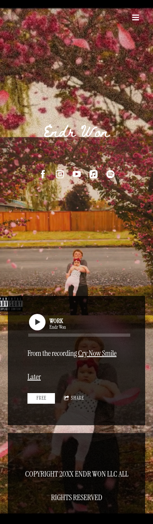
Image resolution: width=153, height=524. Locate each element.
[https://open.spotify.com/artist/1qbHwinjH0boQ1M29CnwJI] (110, 174)
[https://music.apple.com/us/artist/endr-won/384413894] (93, 174)
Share (77, 398)
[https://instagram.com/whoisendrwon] (60, 174)
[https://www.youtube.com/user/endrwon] (77, 174)
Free (41, 398)
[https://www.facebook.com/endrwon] (43, 174)
